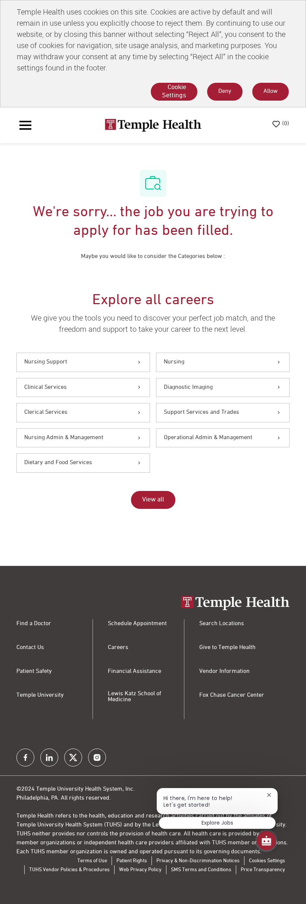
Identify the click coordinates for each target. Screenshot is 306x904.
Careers (118, 648)
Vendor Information (224, 671)
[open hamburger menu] (25, 125)
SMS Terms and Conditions (201, 869)
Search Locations (221, 624)
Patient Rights (131, 860)
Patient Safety (34, 671)
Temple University (40, 695)
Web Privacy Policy (140, 869)
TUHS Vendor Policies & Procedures (69, 869)
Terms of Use (92, 860)
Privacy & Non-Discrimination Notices (198, 860)
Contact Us (30, 648)
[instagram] (97, 757)
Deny (224, 91)
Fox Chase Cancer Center (231, 695)
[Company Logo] (153, 125)
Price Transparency (263, 869)
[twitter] (73, 757)
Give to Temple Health (227, 648)
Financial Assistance (134, 671)
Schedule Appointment (137, 624)
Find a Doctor (33, 624)
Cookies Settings (267, 860)
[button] (153, 500)
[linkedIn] (49, 757)
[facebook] (25, 757)
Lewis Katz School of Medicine (134, 697)
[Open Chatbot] (266, 840)
